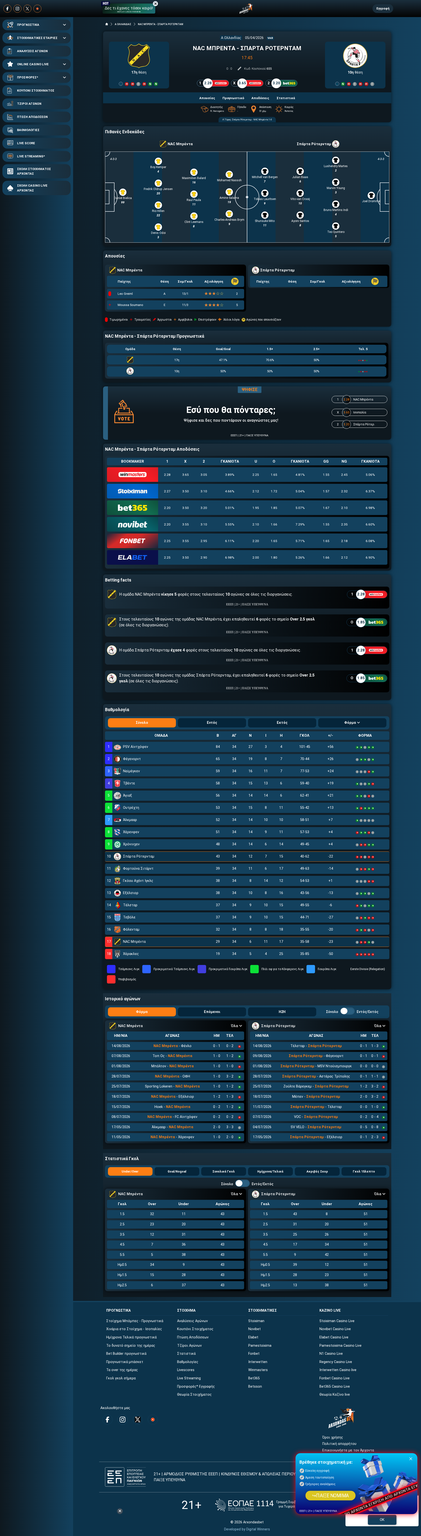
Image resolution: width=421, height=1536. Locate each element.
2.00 (255, 557)
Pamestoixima (259, 1346)
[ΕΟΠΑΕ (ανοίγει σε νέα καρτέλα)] (264, 1505)
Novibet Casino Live (335, 1329)
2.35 (344, 524)
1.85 (274, 508)
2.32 (344, 491)
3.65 (185, 475)
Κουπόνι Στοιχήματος (195, 1329)
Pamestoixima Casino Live (340, 1346)
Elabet (253, 1337)
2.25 (255, 475)
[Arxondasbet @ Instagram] (17, 9)
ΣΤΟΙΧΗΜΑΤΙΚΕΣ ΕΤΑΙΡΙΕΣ (37, 38)
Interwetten (257, 1362)
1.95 (255, 508)
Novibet (254, 1329)
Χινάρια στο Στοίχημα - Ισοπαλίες (134, 1329)
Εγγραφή (382, 8)
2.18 (344, 541)
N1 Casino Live (331, 1354)
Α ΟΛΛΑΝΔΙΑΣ (123, 24)
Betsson (255, 1386)
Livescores (185, 1370)
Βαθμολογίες (187, 1362)
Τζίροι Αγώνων (189, 1346)
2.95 (204, 541)
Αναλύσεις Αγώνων (192, 1321)
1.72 (274, 491)
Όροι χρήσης (332, 1437)
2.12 (255, 491)
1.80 (274, 557)
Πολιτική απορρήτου (339, 1444)
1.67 (326, 508)
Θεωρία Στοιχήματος (194, 1395)
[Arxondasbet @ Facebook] (7, 9)
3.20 (204, 508)
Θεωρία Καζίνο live (334, 1395)
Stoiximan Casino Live (336, 1321)
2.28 (167, 475)
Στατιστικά (186, 1354)
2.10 (344, 508)
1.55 (326, 475)
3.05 (204, 475)
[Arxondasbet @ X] (27, 9)
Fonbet (253, 1354)
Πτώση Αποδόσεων (193, 1337)
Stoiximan (256, 1321)
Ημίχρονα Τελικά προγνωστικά (131, 1337)
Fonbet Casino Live (334, 1378)
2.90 (204, 557)
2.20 (167, 508)
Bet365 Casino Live (334, 1386)
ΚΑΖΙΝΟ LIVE (330, 1310)
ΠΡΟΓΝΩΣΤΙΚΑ (28, 25)
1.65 (274, 475)
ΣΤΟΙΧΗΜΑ (186, 1310)
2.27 (167, 491)
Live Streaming (189, 1378)
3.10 (204, 491)
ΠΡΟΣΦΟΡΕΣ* (27, 77)
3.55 (185, 524)
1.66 (274, 524)
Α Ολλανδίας (231, 38)
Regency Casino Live (335, 1362)
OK (382, 1519)
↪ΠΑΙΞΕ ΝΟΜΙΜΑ (330, 1495)
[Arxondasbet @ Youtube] (37, 9)
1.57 (326, 491)
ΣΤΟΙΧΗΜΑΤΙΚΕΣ (262, 1310)
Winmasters (258, 1370)
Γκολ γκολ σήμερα (121, 1378)
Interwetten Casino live (337, 1370)
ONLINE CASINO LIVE (33, 64)
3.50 (185, 491)
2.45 (344, 475)
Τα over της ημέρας (122, 1370)
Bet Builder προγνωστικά (126, 1354)
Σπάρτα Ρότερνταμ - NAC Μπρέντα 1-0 (252, 119)
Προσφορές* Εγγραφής (196, 1386)
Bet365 (254, 1378)
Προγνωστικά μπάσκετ (124, 1362)
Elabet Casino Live (333, 1337)
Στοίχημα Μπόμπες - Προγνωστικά (134, 1321)
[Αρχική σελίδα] (106, 24)
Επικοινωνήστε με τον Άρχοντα (348, 1450)
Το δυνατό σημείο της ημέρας (130, 1346)
